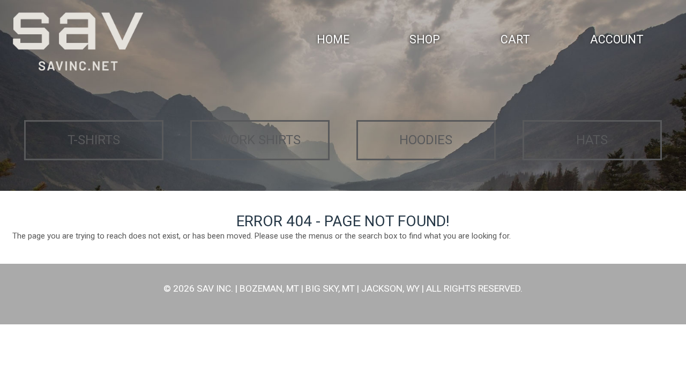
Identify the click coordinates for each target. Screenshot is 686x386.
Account (617, 39)
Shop (424, 39)
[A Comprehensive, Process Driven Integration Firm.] (78, 42)
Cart (515, 39)
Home (333, 39)
